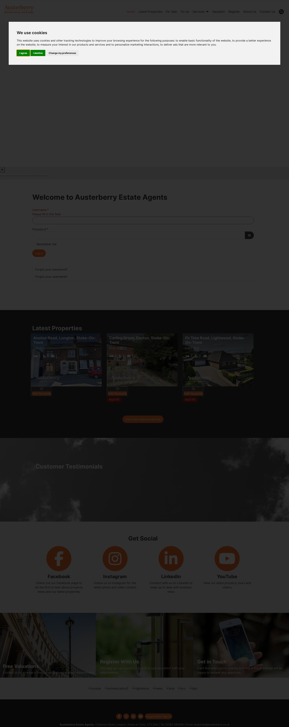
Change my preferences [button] (62, 53)
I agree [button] (23, 53)
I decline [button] (38, 53)
